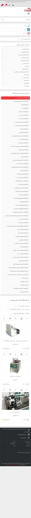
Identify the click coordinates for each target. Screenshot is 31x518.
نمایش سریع (4, 318)
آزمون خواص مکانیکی (25, 60)
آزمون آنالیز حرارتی (25, 49)
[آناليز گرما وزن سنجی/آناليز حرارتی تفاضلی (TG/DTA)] (26, 318)
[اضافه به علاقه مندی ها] (10, 318)
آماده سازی (27, 66)
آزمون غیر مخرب (26, 63)
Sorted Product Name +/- (14, 309)
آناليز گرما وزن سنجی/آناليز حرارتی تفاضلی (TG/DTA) (15, 341)
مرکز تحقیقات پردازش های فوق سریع (13, 464)
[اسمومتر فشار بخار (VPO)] (26, 354)
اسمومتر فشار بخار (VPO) (15, 376)
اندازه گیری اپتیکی (25, 69)
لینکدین (24, 29)
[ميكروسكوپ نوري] (26, 390)
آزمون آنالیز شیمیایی (25, 52)
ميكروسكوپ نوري (15, 412)
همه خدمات (26, 86)
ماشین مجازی (26, 80)
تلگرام (25, 25)
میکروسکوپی (26, 83)
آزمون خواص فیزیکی (25, 58)
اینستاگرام (24, 33)
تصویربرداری (26, 75)
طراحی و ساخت (26, 77)
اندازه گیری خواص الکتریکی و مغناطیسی (21, 72)
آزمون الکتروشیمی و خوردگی (24, 55)
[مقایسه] (15, 318)
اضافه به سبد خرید (21, 318)
